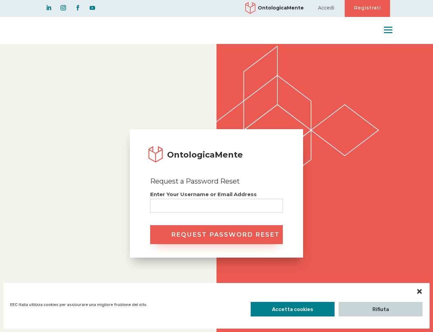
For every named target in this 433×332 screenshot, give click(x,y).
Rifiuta (380, 309)
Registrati (367, 8)
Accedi (326, 8)
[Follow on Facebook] (77, 7)
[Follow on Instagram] (63, 7)
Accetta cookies (292, 309)
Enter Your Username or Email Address (203, 194)
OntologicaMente (281, 8)
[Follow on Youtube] (92, 7)
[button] (419, 291)
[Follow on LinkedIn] (48, 7)
